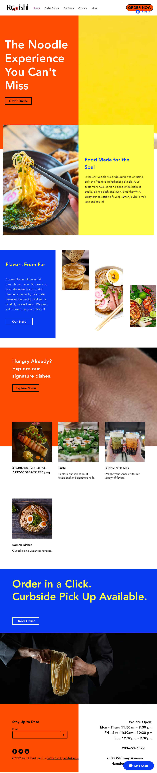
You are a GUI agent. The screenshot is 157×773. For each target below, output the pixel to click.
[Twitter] (20, 751)
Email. (15, 729)
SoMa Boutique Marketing (63, 758)
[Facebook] (14, 751)
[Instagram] (27, 751)
